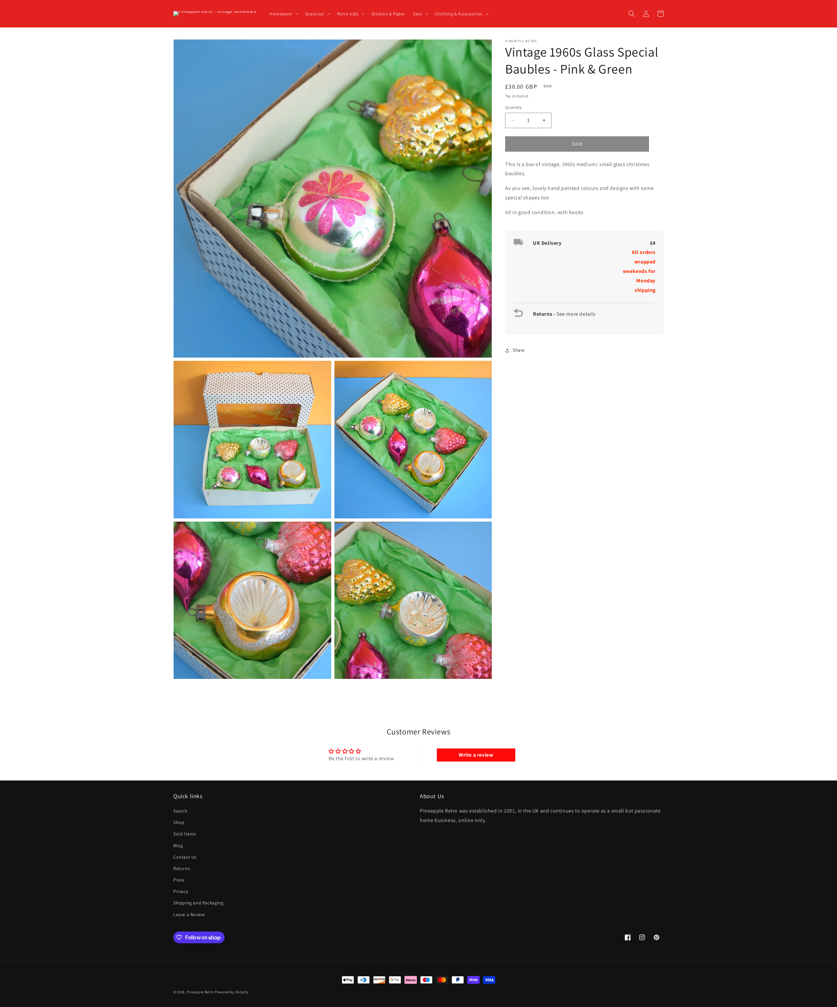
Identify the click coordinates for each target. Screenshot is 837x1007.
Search (180, 811)
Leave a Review (189, 914)
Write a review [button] (476, 754)
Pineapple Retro (200, 992)
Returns (181, 868)
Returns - (544, 314)
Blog (178, 845)
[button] (283, 14)
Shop (178, 822)
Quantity (513, 107)
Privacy (180, 891)
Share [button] (519, 350)
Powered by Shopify (231, 992)
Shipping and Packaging (198, 903)
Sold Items (184, 834)
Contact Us (184, 857)
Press (179, 880)
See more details (576, 314)
